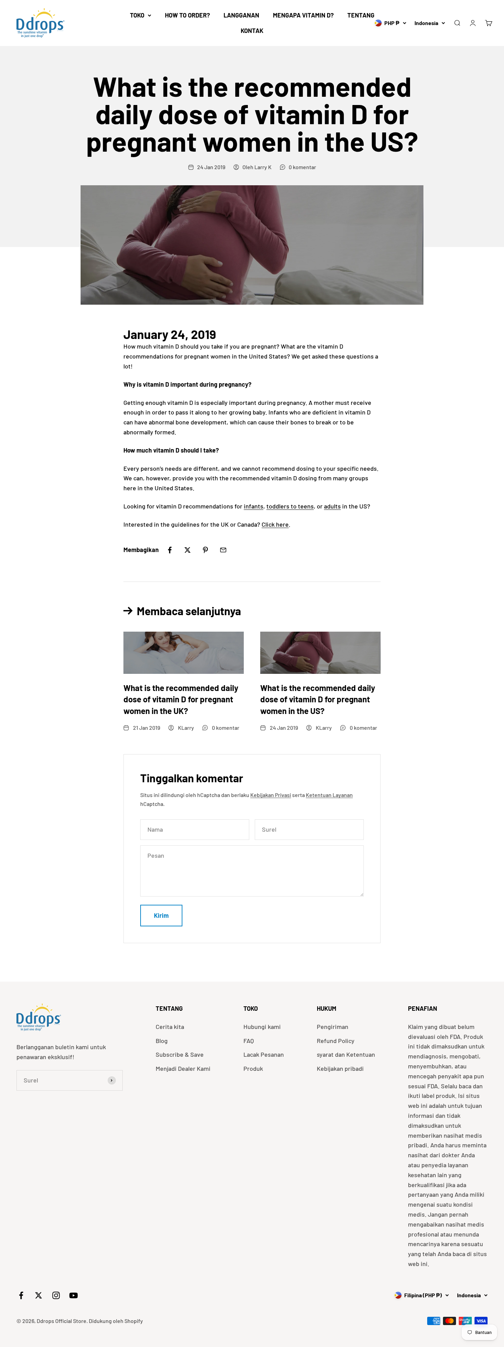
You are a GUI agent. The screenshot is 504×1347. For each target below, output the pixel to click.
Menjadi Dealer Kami (183, 1068)
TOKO (137, 15)
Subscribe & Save (180, 1054)
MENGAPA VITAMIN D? (303, 15)
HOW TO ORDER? (187, 15)
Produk (253, 1068)
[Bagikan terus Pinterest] (205, 550)
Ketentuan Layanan (329, 795)
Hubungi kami (262, 1026)
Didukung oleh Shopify (116, 1320)
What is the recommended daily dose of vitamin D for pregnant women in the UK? (180, 699)
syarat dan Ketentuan (346, 1054)
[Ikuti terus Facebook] (21, 1295)
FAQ (248, 1040)
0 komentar (302, 167)
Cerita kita (170, 1026)
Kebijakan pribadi (340, 1068)
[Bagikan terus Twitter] (187, 550)
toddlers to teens (290, 506)
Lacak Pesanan (263, 1054)
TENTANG (360, 15)
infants (253, 506)
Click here (275, 524)
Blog (162, 1040)
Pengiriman (332, 1026)
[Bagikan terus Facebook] (170, 550)
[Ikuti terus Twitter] (38, 1295)
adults (332, 506)
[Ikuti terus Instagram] (56, 1295)
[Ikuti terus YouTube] (73, 1295)
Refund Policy (336, 1040)
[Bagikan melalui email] (223, 550)
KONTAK (252, 30)
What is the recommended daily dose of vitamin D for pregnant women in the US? (317, 699)
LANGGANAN (241, 15)
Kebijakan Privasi (270, 795)
